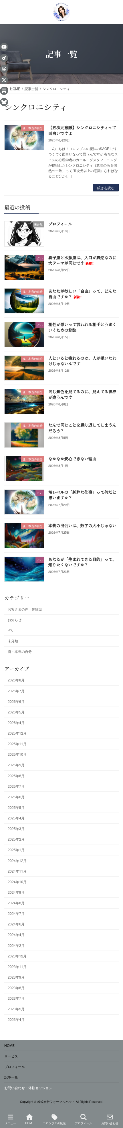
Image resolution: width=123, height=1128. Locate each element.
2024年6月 (16, 924)
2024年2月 (16, 945)
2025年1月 (16, 849)
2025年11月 (17, 743)
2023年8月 (16, 987)
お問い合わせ (109, 1123)
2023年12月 (17, 955)
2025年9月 (16, 765)
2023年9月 (16, 977)
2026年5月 (16, 711)
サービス (11, 1055)
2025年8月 (16, 775)
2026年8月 (16, 680)
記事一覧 (11, 1077)
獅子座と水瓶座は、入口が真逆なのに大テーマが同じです (82, 260)
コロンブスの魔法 (54, 1123)
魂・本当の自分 (20, 651)
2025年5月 (16, 807)
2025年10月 (17, 754)
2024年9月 (16, 892)
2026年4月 (16, 722)
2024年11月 (17, 871)
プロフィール (60, 224)
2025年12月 (17, 733)
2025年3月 (16, 828)
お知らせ (14, 619)
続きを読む (105, 187)
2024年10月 (17, 881)
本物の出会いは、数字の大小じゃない (82, 526)
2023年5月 (16, 1009)
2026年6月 (16, 701)
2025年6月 (16, 796)
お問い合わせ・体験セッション (28, 1087)
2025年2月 (16, 839)
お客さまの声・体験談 (25, 609)
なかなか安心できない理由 (72, 458)
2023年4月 (16, 1019)
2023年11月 (17, 966)
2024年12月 (17, 860)
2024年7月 (16, 913)
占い (11, 630)
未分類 (13, 640)
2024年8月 (16, 902)
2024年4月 (16, 934)
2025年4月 (16, 817)
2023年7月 (16, 998)
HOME (9, 1045)
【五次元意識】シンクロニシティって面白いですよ (82, 130)
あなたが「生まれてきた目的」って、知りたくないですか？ (82, 562)
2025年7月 (16, 786)
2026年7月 (16, 690)
